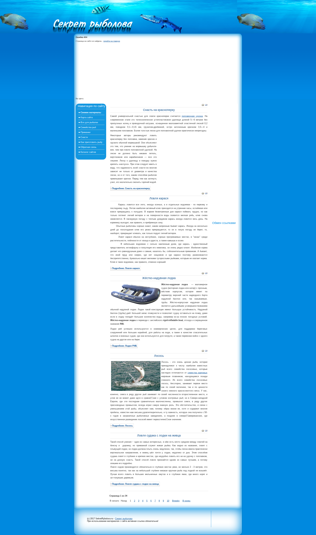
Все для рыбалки (89, 122)
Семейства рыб (88, 127)
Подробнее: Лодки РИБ (124, 346)
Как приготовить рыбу (91, 142)
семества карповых (197, 372)
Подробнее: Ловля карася (126, 268)
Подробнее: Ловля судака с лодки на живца (135, 484)
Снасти (84, 137)
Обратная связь (88, 147)
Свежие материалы (91, 112)
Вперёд (176, 501)
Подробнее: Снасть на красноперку (131, 188)
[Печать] (202, 105)
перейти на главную (111, 41)
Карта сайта (87, 117)
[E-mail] (206, 105)
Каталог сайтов (88, 152)
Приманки (85, 132)
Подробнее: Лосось (122, 425)
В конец (186, 501)
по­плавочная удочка (192, 116)
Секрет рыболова (123, 518)
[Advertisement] (156, 72)
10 (168, 501)
